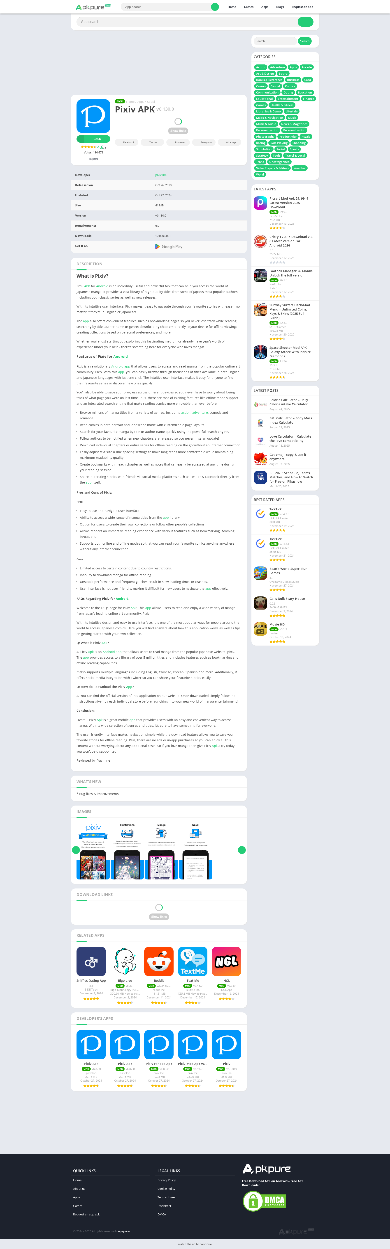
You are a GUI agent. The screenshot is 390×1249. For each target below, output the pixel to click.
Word (260, 174)
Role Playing (279, 143)
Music (292, 118)
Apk (133, 608)
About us (79, 1189)
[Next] (242, 850)
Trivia (260, 162)
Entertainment (288, 99)
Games (248, 7)
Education (305, 92)
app (86, 321)
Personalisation (267, 130)
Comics (290, 86)
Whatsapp (231, 142)
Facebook (129, 142)
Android (102, 286)
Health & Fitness (282, 105)
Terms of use (166, 1197)
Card (307, 80)
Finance (308, 99)
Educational (264, 99)
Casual (275, 86)
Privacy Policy (167, 1180)
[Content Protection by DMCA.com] (264, 1211)
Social (151, 102)
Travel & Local (295, 155)
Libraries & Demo (268, 111)
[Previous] (76, 850)
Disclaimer (164, 1206)
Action (260, 67)
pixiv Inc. (161, 175)
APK (87, 286)
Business (293, 80)
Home (232, 7)
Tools (276, 155)
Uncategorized (279, 162)
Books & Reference (269, 80)
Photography (265, 137)
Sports (294, 149)
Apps (264, 7)
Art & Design (265, 73)
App (129, 687)
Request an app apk (86, 1214)
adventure (200, 412)
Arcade (307, 67)
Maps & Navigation (269, 118)
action (185, 412)
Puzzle (306, 137)
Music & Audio (266, 124)
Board (283, 73)
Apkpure (124, 1231)
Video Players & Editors (272, 168)
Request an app (302, 7)
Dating (288, 92)
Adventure (277, 67)
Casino (261, 86)
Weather (300, 168)
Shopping (299, 143)
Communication (267, 92)
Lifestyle (291, 111)
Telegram (206, 142)
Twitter (153, 142)
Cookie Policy (166, 1189)
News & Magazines (294, 124)
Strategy (262, 155)
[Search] (215, 7)
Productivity (288, 137)
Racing (260, 143)
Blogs (280, 7)
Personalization (294, 130)
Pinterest (180, 142)
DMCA (162, 1214)
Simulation (264, 149)
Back (97, 139)
